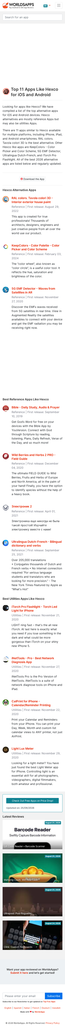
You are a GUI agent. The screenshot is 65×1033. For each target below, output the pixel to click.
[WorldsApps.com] (19, 5)
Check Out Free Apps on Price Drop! (32, 800)
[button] (47, 5)
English (8, 1008)
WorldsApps (40, 1012)
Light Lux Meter (23, 748)
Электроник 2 (22, 506)
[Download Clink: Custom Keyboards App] (32, 937)
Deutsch (46, 1008)
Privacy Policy (53, 1023)
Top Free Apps (49, 1001)
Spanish (18, 1008)
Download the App (33, 178)
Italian (27, 1008)
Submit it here (19, 972)
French (35, 1008)
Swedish (56, 1008)
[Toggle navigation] (58, 5)
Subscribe (53, 996)
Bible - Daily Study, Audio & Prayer (36, 407)
